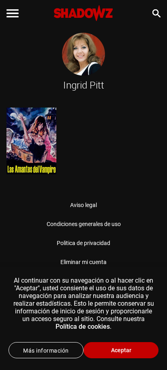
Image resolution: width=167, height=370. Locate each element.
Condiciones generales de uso (84, 224)
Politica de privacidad (83, 243)
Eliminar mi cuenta (83, 262)
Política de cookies (83, 326)
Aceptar (121, 350)
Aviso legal (83, 205)
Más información (46, 350)
